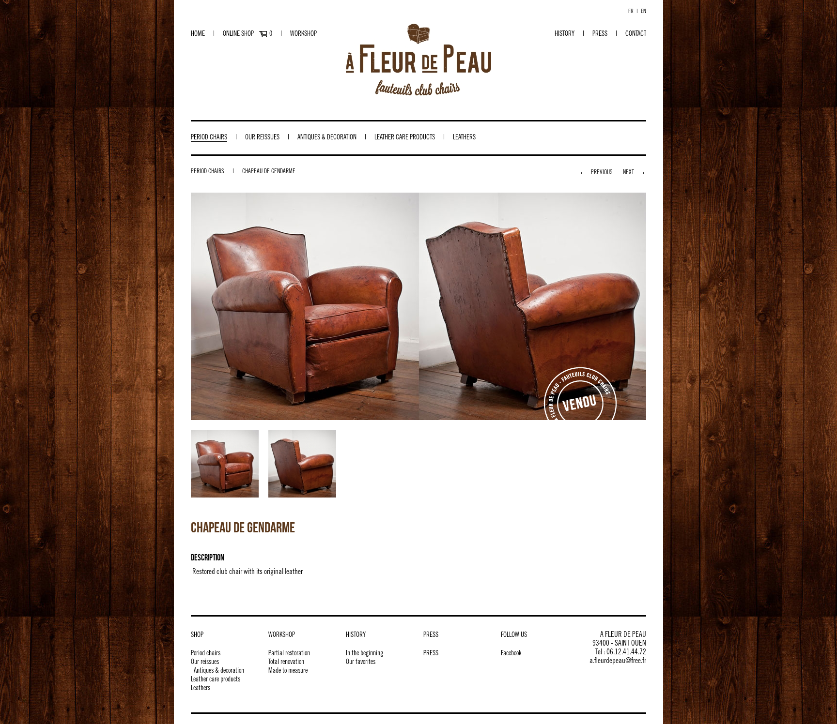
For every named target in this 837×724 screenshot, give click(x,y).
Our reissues (262, 138)
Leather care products (404, 138)
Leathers (464, 138)
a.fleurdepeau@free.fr (617, 661)
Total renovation (286, 662)
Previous (596, 173)
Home (198, 34)
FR (631, 12)
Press (599, 34)
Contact (635, 34)
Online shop (238, 34)
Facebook (511, 653)
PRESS (430, 653)
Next (634, 173)
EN (643, 12)
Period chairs (209, 138)
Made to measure (288, 671)
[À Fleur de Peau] (418, 59)
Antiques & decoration (326, 138)
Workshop (303, 34)
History (564, 34)
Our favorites (360, 662)
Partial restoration (289, 653)
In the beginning (364, 653)
